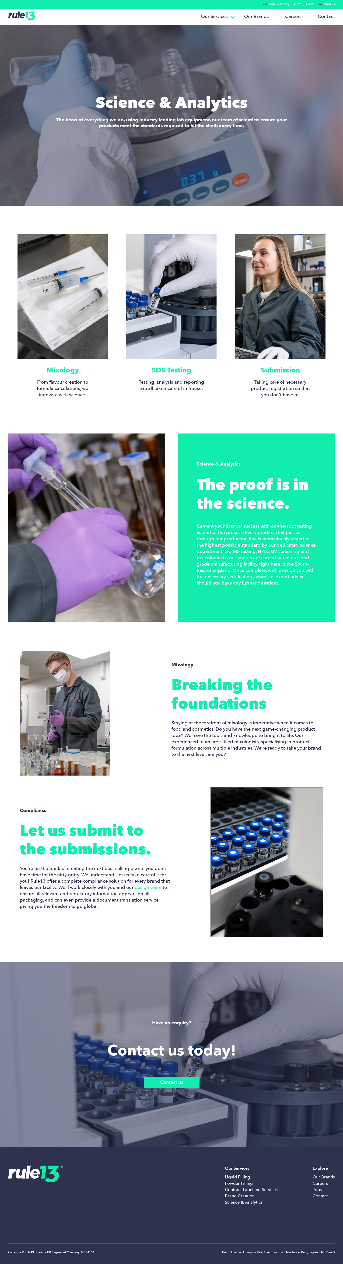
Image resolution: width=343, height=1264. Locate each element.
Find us (329, 4)
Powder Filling (239, 1183)
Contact (326, 16)
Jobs (317, 1190)
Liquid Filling (237, 1177)
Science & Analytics (243, 1202)
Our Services (214, 16)
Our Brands (256, 16)
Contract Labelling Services (251, 1190)
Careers (293, 16)
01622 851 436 (291, 4)
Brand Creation (240, 1196)
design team (148, 887)
